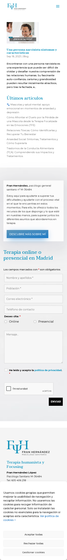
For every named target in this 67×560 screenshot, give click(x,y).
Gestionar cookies (33, 552)
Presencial (46, 321)
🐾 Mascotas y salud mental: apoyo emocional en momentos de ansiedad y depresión (31, 108)
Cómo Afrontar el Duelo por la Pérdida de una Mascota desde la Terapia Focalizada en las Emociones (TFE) (32, 121)
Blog (25, 56)
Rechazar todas (33, 543)
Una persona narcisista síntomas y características (32, 51)
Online (14, 321)
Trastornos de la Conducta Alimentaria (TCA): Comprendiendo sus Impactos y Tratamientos (30, 152)
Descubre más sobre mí (27, 234)
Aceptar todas (34, 534)
